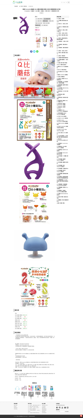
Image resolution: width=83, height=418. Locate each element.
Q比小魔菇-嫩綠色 (39, 18)
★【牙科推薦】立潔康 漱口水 (62, 168)
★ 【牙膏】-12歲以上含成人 (62, 50)
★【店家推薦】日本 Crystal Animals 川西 (62, 89)
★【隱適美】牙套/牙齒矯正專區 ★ (62, 201)
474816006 (30, 6)
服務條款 (43, 407)
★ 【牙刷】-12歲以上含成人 (62, 33)
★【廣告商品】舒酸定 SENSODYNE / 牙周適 (61, 104)
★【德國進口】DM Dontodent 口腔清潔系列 (62, 111)
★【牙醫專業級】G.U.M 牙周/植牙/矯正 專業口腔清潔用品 (62, 181)
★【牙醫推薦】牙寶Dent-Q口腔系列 (62, 188)
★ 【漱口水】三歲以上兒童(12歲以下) (62, 31)
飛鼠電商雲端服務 (31, 416)
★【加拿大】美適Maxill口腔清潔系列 (62, 79)
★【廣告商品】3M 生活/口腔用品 (62, 92)
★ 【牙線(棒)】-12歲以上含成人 (62, 42)
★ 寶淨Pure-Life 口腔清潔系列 (62, 67)
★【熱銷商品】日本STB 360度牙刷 (62, 150)
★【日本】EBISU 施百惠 (61, 116)
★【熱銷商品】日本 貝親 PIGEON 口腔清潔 (61, 147)
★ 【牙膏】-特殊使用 (61, 55)
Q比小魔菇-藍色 (44, 25)
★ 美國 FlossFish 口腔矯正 (62, 74)
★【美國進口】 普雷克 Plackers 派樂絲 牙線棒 (62, 191)
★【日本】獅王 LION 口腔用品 (62, 133)
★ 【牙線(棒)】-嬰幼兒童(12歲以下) (62, 45)
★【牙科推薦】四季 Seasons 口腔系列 (61, 166)
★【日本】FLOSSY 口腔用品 (62, 118)
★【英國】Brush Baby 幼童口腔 (62, 194)
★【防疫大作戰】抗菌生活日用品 (62, 197)
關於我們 (15, 405)
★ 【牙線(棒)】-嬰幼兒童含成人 (62, 48)
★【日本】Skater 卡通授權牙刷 (62, 124)
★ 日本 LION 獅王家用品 (61, 69)
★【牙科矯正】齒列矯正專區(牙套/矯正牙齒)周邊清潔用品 (62, 177)
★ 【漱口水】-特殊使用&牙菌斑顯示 (62, 27)
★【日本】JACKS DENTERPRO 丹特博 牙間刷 (62, 121)
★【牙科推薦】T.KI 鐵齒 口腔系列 (62, 157)
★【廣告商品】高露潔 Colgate (61, 108)
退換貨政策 (44, 410)
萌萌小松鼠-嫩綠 (46, 23)
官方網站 (15, 409)
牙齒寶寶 (16, 6)
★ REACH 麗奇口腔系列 (61, 64)
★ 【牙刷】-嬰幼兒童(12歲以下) (62, 36)
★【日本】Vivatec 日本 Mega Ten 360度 (62, 130)
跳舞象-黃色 (51, 21)
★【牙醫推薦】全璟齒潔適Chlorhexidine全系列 (62, 185)
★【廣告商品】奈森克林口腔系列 (62, 98)
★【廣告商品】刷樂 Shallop (61, 95)
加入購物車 (38, 34)
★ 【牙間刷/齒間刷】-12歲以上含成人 (62, 60)
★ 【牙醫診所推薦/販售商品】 (63, 57)
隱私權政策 (44, 409)
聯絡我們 (15, 407)
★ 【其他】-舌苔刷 (60, 18)
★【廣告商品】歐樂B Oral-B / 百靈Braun (62, 101)
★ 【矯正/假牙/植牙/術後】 (62, 62)
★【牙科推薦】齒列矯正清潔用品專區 (62, 174)
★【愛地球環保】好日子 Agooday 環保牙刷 (61, 114)
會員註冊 (43, 405)
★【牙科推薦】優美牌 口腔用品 (62, 163)
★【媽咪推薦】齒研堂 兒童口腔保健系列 (62, 86)
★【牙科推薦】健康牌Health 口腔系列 (61, 160)
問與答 (15, 406)
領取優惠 (67, 411)
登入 (47, 405)
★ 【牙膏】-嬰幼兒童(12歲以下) (62, 53)
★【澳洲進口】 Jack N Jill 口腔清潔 (62, 144)
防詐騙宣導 (44, 412)
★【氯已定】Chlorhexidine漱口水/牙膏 (62, 140)
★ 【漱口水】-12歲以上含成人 (62, 24)
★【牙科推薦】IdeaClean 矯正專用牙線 (62, 153)
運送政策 (43, 411)
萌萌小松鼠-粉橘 (38, 23)
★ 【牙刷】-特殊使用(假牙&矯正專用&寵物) (62, 39)
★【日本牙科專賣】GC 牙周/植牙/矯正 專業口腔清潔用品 (62, 136)
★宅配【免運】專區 (61, 203)
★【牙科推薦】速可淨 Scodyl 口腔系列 (61, 171)
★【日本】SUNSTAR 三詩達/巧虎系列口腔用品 (62, 127)
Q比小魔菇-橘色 (38, 21)
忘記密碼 (43, 406)
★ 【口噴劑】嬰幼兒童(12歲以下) (62, 21)
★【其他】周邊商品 (23, 6)
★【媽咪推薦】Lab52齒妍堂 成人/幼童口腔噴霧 (62, 82)
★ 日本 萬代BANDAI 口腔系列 (62, 72)
